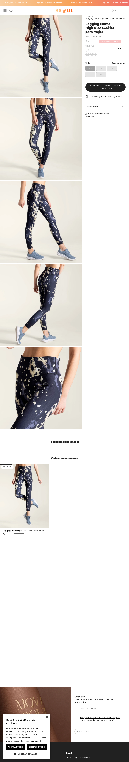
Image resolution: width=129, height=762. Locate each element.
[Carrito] (124, 10)
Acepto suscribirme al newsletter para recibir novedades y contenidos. (100, 718)
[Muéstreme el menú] (5, 10)
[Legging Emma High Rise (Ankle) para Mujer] (24, 496)
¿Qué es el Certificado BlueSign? (97, 115)
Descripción (92, 106)
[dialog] (26, 736)
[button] (26, 754)
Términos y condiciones (78, 757)
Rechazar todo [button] (36, 747)
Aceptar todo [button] (15, 747)
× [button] (47, 717)
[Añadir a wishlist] (119, 48)
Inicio (87, 16)
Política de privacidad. (31, 740)
